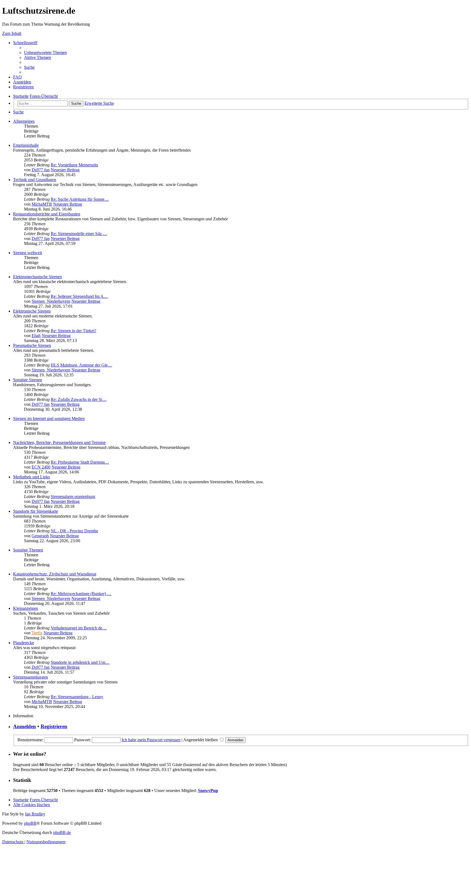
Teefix (37, 633)
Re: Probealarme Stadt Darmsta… (80, 462)
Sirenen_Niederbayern (51, 301)
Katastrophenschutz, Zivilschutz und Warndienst (54, 574)
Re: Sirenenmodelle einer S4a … (79, 233)
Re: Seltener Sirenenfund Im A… (79, 296)
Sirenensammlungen (30, 677)
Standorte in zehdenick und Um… (80, 662)
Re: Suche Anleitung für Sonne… (80, 199)
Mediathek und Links (31, 477)
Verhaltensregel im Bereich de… (79, 628)
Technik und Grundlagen (34, 179)
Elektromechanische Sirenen (37, 276)
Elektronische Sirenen (32, 311)
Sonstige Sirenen (27, 379)
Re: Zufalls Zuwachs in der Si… (79, 399)
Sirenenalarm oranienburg (73, 496)
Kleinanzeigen (25, 608)
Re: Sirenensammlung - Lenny (77, 696)
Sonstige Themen (28, 550)
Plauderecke (23, 642)
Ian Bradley (35, 814)
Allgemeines (24, 121)
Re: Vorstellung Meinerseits (74, 165)
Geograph (40, 535)
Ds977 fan (41, 169)
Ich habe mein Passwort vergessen (151, 739)
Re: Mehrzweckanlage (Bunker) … (81, 593)
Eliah (36, 335)
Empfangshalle (26, 145)
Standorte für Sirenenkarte (35, 511)
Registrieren (54, 726)
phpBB (30, 823)
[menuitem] (45, 52)
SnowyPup (208, 790)
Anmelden (24, 726)
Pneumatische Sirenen (32, 345)
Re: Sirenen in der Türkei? (73, 330)
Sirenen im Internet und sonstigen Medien (49, 418)
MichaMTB (42, 204)
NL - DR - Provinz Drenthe (74, 531)
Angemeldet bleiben (201, 739)
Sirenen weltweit (27, 252)
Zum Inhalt (11, 33)
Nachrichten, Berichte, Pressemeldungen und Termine (59, 442)
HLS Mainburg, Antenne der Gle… (81, 365)
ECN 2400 (41, 467)
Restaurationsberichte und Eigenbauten (46, 214)
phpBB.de (62, 832)
